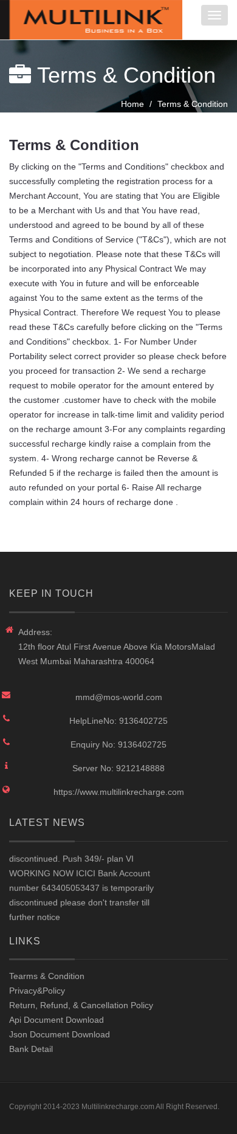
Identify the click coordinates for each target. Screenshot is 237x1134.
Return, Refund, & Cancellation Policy (81, 1005)
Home (132, 104)
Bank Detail (31, 1049)
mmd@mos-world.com (118, 697)
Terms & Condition (192, 104)
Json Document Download (59, 1034)
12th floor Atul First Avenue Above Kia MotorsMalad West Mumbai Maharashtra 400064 (116, 654)
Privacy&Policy (37, 990)
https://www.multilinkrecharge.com (118, 792)
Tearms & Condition (46, 976)
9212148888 (140, 768)
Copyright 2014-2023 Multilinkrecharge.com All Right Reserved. (114, 1106)
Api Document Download (56, 1020)
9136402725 (143, 721)
